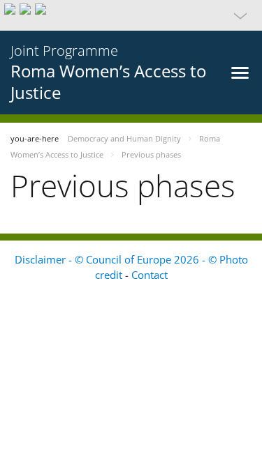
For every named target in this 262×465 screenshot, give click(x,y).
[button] (131, 15)
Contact (149, 275)
